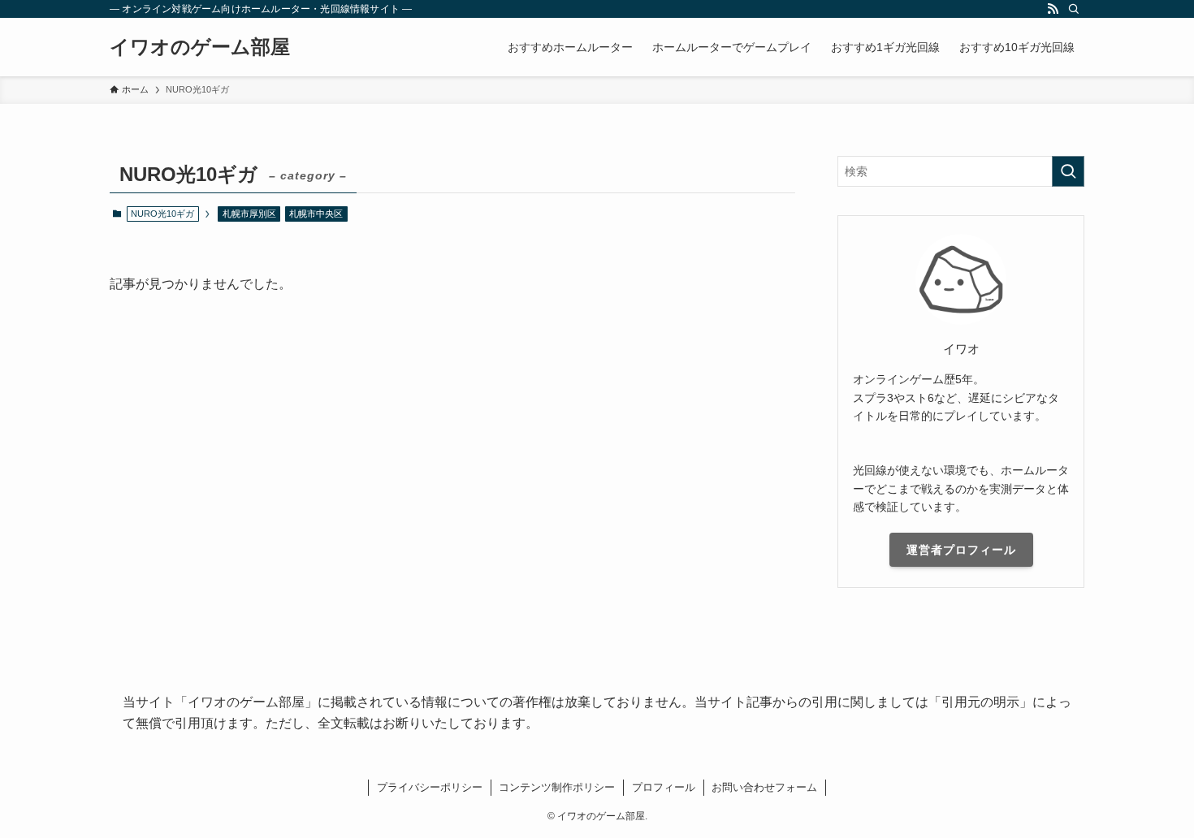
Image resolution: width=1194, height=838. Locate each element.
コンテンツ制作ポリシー (557, 787)
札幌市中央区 (316, 213)
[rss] (1052, 9)
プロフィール (663, 787)
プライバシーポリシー (429, 787)
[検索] (1073, 9)
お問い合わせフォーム (764, 787)
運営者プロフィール (961, 549)
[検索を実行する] (1068, 171)
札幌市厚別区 (249, 213)
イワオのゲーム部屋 (200, 47)
